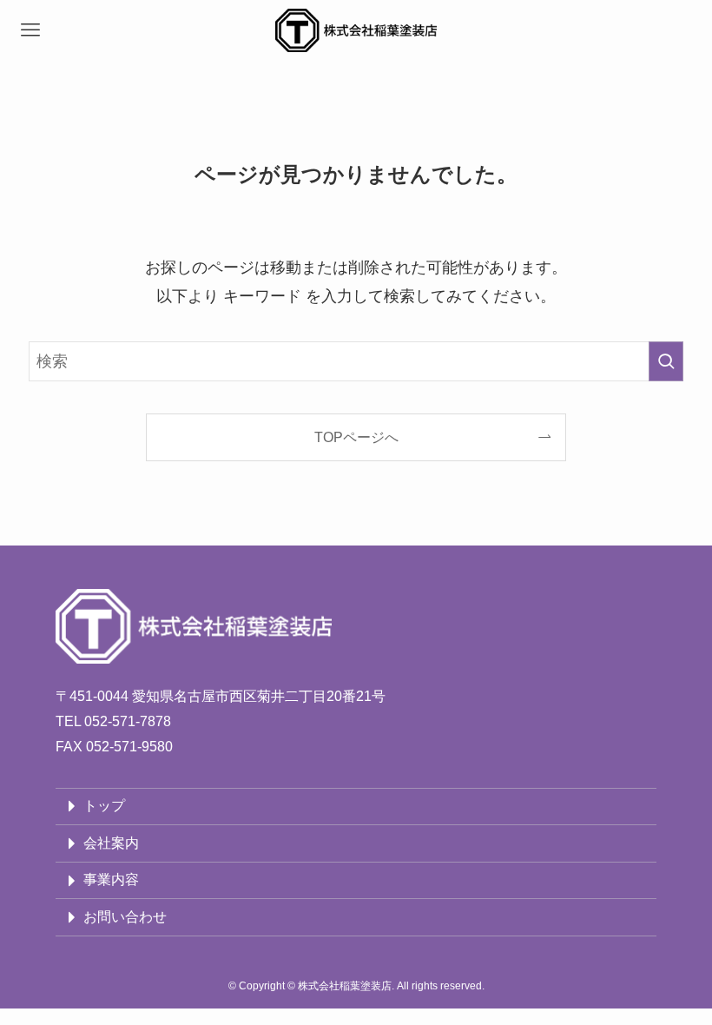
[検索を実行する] (666, 361)
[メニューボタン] (30, 30)
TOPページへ (356, 437)
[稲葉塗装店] (356, 30)
